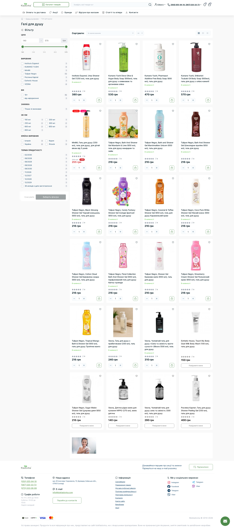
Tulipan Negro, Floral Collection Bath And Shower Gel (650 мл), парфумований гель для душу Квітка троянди (122, 278)
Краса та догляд (32, 19)
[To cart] (99, 100)
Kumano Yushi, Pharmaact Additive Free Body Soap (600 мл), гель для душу (158, 78)
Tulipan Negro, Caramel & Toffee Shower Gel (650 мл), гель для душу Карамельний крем (159, 213)
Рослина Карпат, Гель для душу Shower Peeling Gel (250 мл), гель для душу (196, 410)
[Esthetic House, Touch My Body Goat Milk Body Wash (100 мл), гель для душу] (196, 322)
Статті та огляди (114, 12)
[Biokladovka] (68, 467)
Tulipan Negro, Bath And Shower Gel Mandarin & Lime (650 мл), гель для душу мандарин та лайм (122, 146)
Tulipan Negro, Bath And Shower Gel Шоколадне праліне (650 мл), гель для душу (195, 145)
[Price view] (207, 33)
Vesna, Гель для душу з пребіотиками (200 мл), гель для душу (121, 344)
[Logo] (26, 4)
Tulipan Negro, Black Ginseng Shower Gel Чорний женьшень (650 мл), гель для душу (86, 213)
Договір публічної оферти (125, 488)
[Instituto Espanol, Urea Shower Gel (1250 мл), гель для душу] (87, 57)
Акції (55, 12)
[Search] (150, 4)
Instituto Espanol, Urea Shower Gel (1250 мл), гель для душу (85, 77)
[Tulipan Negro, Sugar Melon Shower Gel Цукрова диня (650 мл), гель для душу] (87, 389)
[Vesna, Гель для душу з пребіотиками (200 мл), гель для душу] (123, 322)
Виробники (119, 504)
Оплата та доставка (36, 12)
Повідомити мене (196, 366)
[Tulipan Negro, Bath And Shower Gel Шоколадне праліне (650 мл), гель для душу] (196, 124)
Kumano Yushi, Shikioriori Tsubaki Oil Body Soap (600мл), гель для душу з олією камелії (195, 78)
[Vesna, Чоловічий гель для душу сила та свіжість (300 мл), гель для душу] (159, 389)
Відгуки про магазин (89, 12)
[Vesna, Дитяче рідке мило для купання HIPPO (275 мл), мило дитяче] (123, 389)
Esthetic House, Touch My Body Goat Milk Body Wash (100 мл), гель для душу (195, 344)
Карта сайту (120, 501)
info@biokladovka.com (63, 492)
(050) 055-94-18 (29, 481)
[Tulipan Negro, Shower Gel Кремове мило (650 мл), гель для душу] (159, 255)
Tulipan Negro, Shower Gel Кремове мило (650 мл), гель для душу (158, 277)
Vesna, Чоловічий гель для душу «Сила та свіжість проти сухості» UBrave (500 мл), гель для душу (159, 345)
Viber (198, 486)
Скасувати (29, 197)
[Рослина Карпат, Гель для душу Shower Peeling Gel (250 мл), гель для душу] (196, 389)
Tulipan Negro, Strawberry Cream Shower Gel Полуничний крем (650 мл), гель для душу (195, 277)
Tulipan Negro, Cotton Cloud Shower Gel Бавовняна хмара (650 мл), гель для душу (85, 277)
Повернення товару (123, 485)
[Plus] (84, 100)
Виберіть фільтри (51, 197)
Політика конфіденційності (125, 491)
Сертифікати (120, 482)
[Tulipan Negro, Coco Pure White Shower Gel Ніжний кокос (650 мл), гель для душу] (196, 192)
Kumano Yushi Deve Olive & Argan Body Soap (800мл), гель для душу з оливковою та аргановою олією (122, 79)
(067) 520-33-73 (28, 485)
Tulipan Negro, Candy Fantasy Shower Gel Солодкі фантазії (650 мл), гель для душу (121, 213)
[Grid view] (198, 33)
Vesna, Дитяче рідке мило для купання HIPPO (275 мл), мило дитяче (122, 410)
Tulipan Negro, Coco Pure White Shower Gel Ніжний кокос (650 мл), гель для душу (195, 213)
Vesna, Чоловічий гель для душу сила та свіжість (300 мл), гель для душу (157, 410)
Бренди (68, 12)
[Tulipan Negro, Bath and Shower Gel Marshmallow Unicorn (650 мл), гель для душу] (159, 124)
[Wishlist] (100, 44)
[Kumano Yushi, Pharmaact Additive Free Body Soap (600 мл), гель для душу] (159, 57)
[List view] (203, 33)
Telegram (199, 482)
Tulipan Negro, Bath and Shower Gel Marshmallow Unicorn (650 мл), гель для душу (159, 145)
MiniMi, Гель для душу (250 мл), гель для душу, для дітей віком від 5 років (86, 145)
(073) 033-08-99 (29, 488)
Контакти (133, 12)
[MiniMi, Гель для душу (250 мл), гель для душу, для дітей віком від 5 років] (87, 124)
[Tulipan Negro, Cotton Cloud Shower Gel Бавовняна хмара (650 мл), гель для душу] (87, 255)
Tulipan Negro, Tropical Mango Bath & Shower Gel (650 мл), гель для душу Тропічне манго (86, 344)
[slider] (22, 46)
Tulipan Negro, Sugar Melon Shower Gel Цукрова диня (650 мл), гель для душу (86, 410)
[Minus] (74, 100)
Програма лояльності (124, 495)
